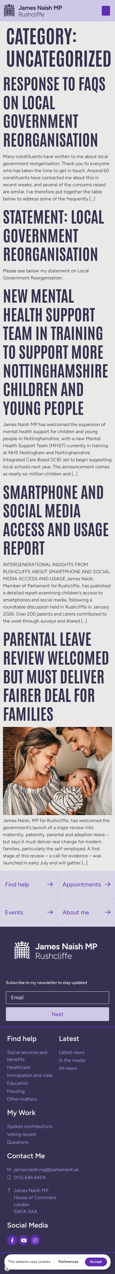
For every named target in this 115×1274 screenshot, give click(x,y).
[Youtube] (24, 1240)
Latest (69, 1038)
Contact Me (26, 1155)
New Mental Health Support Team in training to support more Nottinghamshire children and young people (55, 351)
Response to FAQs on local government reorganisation (54, 111)
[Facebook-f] (12, 1240)
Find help (22, 1038)
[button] (106, 11)
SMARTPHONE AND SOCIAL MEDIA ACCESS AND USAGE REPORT (56, 519)
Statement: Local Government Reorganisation (53, 234)
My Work (21, 1112)
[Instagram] (35, 1240)
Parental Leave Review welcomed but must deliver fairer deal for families (56, 675)
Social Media (27, 1225)
